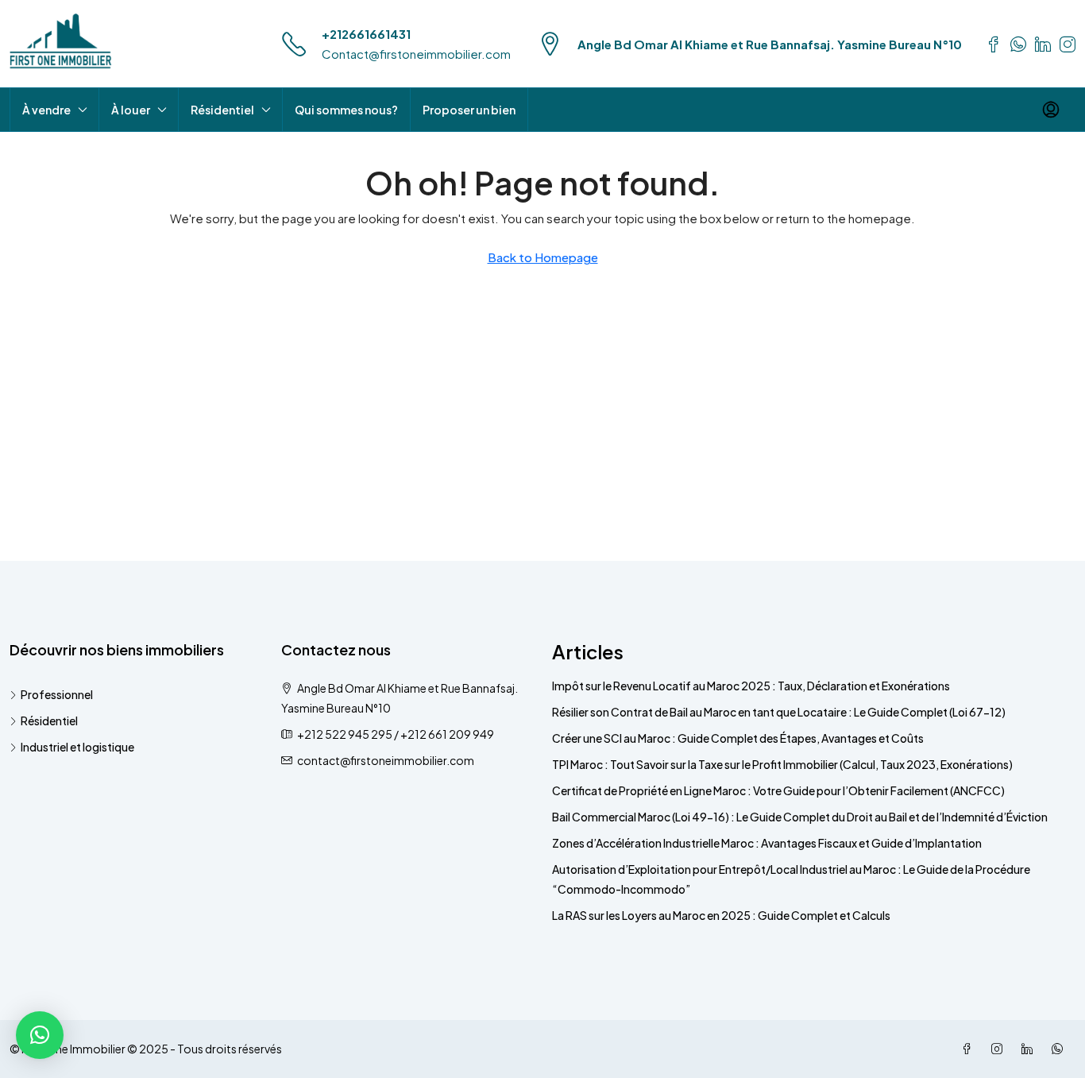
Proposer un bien (469, 109)
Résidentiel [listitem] (49, 720)
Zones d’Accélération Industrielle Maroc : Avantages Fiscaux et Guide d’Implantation (767, 843)
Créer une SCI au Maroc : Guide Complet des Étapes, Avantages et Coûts (738, 738)
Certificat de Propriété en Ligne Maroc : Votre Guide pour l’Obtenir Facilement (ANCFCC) (778, 790)
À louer (130, 109)
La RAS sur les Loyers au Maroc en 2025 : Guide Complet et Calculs (721, 915)
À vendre (46, 109)
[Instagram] (1000, 1048)
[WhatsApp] (1060, 1048)
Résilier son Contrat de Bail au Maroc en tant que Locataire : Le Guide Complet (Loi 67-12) (779, 712)
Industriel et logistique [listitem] (77, 747)
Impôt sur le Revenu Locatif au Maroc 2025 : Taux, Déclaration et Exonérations (751, 685)
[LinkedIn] (1030, 1048)
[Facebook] (970, 1048)
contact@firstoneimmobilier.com (385, 760)
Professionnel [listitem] (57, 694)
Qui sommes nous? (346, 109)
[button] (40, 1035)
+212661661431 (366, 33)
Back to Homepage (543, 257)
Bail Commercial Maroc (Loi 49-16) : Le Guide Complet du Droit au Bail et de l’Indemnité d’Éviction (800, 816)
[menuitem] (1051, 109)
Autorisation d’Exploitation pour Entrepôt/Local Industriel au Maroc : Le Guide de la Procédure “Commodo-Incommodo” (791, 879)
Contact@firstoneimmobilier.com (416, 53)
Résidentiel (222, 109)
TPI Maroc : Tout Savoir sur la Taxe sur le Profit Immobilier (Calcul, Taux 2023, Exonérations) (782, 764)
